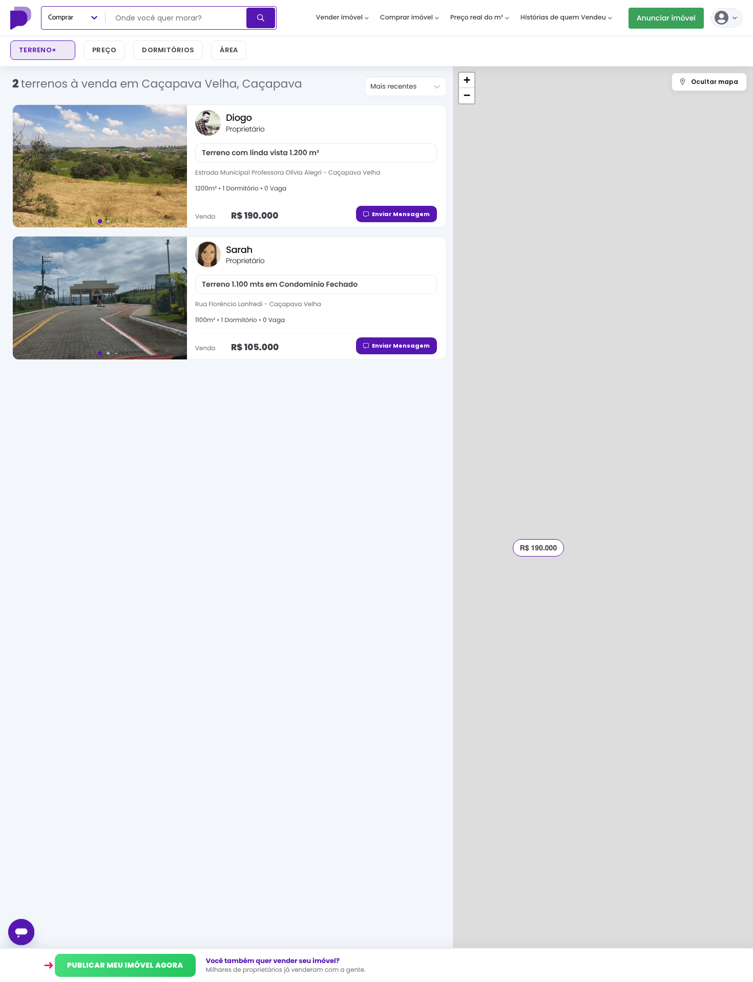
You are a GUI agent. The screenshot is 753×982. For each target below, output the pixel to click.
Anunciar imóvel (666, 18)
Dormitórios (168, 50)
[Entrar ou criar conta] (727, 18)
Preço (104, 50)
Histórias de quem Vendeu (563, 17)
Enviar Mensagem (401, 214)
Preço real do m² (476, 17)
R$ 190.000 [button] (538, 548)
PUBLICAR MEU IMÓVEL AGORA (125, 965)
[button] (466, 80)
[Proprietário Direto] (22, 18)
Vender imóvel (339, 17)
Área (229, 50)
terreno (37, 50)
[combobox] (176, 18)
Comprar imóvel (406, 17)
